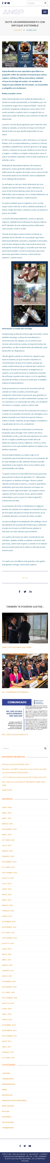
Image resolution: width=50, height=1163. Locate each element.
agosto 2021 (8, 943)
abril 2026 (6, 813)
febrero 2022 (8, 911)
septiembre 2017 (9, 1036)
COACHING (18, 30)
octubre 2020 (8, 992)
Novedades (6, 1117)
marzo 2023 (7, 851)
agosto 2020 (8, 1003)
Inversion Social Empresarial (14, 1100)
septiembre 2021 (9, 938)
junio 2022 (7, 889)
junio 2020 (7, 1009)
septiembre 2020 (9, 998)
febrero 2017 (8, 1052)
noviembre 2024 (9, 829)
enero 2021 (7, 976)
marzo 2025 (7, 824)
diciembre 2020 (9, 981)
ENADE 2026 (7, 790)
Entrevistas (7, 1095)
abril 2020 (6, 1014)
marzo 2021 (7, 965)
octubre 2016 (8, 1058)
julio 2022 (6, 883)
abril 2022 (6, 900)
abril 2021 (6, 960)
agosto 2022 (8, 878)
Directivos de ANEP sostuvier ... (17, 647)
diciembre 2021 (9, 922)
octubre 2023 (8, 840)
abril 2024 (6, 835)
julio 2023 (6, 845)
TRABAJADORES (8, 1128)
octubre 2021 (8, 932)
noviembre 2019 (9, 1030)
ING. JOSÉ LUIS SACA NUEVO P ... (16, 734)
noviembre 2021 (9, 927)
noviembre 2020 (9, 987)
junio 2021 (7, 949)
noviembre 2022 (9, 862)
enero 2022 (7, 916)
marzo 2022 (7, 905)
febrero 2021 (8, 971)
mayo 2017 (7, 1041)
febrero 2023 (8, 856)
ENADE (4, 1090)
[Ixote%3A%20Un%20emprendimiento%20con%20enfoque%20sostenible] (19, 591)
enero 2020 (7, 1019)
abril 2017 (6, 1047)
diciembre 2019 (9, 1025)
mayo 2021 (7, 954)
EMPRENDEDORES (8, 1084)
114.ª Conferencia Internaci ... (16, 692)
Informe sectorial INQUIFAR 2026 (15, 764)
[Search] (45, 3)
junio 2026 (7, 807)
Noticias (5, 1111)
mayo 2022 (7, 894)
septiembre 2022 (9, 873)
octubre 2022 (8, 867)
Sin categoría (8, 1122)
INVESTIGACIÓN (8, 1106)
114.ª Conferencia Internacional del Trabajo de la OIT (24, 777)
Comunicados (8, 1079)
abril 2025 (6, 818)
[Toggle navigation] (45, 11)
